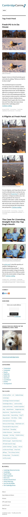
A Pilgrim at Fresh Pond (14, 116)
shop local (17, 449)
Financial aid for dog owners (10, 426)
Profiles (6, 381)
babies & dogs (19, 395)
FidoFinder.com (19, 423)
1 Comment (18, 110)
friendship (13, 429)
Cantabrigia (7, 472)
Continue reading (7, 105)
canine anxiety (18, 403)
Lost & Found (5, 505)
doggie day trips (19, 409)
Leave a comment (21, 282)
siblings (5, 452)
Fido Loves (6, 477)
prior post (7, 264)
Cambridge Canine (6, 513)
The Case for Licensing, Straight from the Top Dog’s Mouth (13, 221)
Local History (7, 379)
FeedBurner (17, 316)
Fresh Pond (9, 110)
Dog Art (6, 372)
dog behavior (10, 409)
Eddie (20, 418)
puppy (15, 446)
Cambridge (19, 279)
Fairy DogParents (8, 476)
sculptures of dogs (8, 449)
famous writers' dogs (8, 423)
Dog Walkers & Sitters (8, 495)
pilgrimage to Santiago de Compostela (13, 212)
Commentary (13, 109)
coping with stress (7, 406)
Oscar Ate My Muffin (9, 483)
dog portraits (6, 415)
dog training (14, 415)
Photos (4, 498)
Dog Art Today (7, 474)
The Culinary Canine (13, 452)
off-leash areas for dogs (9, 443)
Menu (4, 10)
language (5, 435)
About (4, 492)
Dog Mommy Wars (15, 412)
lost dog (12, 435)
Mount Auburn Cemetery (10, 438)
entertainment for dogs (9, 421)
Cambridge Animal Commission (9, 280)
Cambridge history (8, 403)
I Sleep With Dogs (8, 481)
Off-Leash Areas (6, 502)
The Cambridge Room (9, 485)
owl (13, 110)
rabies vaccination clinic (10, 282)
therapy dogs (6, 455)
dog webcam (6, 418)
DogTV (21, 415)
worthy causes (7, 458)
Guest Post (6, 378)
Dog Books (6, 374)
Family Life (7, 376)
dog (19, 210)
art (13, 395)
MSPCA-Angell (7, 441)
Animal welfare (7, 395)
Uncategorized (8, 383)
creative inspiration (19, 406)
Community (7, 370)
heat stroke (17, 432)
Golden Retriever (7, 432)
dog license (19, 280)
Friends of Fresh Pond (10, 479)
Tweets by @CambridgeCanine (10, 357)
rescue (20, 446)
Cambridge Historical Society (12, 470)
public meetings (7, 446)
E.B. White (14, 418)
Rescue (4, 508)
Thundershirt (15, 455)
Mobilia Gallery (20, 435)
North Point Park (17, 441)
